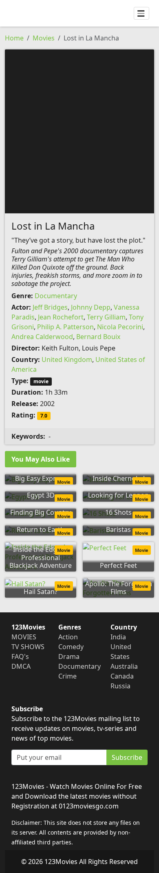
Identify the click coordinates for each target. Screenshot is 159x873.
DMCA (21, 666)
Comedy (71, 646)
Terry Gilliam (106, 317)
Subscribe (127, 757)
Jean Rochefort (61, 317)
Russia (120, 685)
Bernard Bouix (98, 336)
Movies (44, 37)
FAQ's (20, 656)
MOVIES (23, 636)
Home (14, 37)
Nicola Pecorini (120, 326)
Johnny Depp (90, 307)
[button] (79, 130)
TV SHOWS (27, 646)
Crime (67, 676)
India (118, 636)
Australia (124, 666)
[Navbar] (141, 13)
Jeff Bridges (50, 307)
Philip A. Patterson (65, 326)
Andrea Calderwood (42, 336)
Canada (122, 676)
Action (68, 636)
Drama (69, 656)
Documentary (56, 295)
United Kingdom (67, 359)
